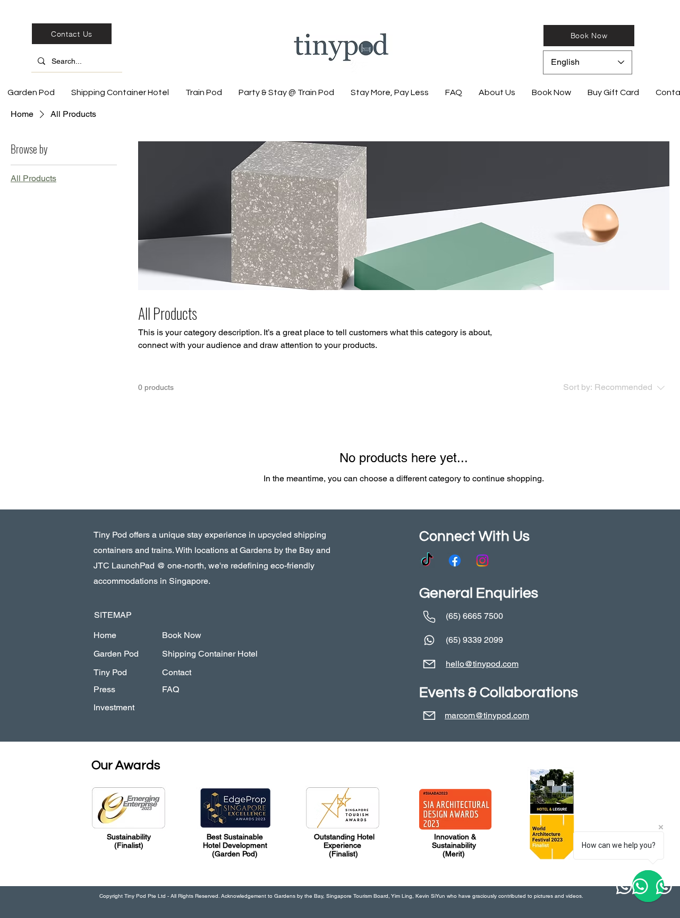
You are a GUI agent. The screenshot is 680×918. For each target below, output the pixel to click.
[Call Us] (429, 617)
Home (105, 635)
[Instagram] (482, 560)
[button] (453, 92)
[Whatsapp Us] (429, 640)
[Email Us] (429, 664)
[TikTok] (427, 560)
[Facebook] (455, 560)
